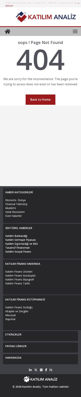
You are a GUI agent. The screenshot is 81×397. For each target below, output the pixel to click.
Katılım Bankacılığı (16, 236)
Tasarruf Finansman (17, 247)
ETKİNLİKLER (13, 334)
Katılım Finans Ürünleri (18, 271)
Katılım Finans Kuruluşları (20, 275)
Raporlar (10, 319)
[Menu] (75, 31)
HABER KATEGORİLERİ (19, 192)
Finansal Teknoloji (16, 204)
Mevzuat (10, 315)
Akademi (10, 208)
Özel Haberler (13, 216)
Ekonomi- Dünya (15, 200)
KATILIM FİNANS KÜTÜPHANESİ (25, 299)
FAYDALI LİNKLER (16, 346)
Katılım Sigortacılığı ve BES (21, 243)
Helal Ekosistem (15, 212)
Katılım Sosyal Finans (18, 251)
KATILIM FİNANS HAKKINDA (22, 263)
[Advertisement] (40, 146)
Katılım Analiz (31, 386)
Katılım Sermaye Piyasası (20, 240)
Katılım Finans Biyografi (19, 279)
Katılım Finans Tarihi (17, 283)
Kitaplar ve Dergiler (16, 311)
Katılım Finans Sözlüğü (19, 307)
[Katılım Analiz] (8, 31)
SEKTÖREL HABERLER (18, 228)
